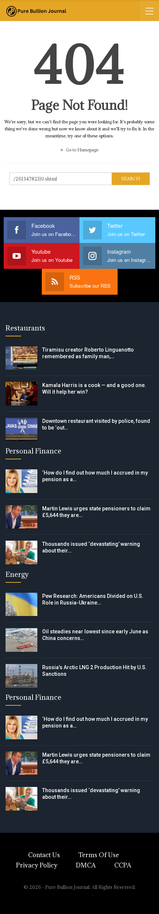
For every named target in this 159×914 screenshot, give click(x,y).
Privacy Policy (36, 865)
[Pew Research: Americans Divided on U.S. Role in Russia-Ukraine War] (21, 604)
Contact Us (44, 855)
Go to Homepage (81, 150)
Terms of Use (98, 855)
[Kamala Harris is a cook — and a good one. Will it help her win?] (21, 393)
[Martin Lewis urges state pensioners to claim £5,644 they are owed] (21, 517)
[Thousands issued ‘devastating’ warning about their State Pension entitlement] (21, 552)
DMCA (86, 865)
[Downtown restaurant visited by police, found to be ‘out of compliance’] (21, 429)
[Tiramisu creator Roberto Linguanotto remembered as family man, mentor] (21, 358)
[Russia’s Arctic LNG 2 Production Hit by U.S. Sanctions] (21, 676)
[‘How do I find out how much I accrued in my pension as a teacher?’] (21, 481)
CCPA (122, 865)
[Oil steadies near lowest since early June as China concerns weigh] (21, 640)
